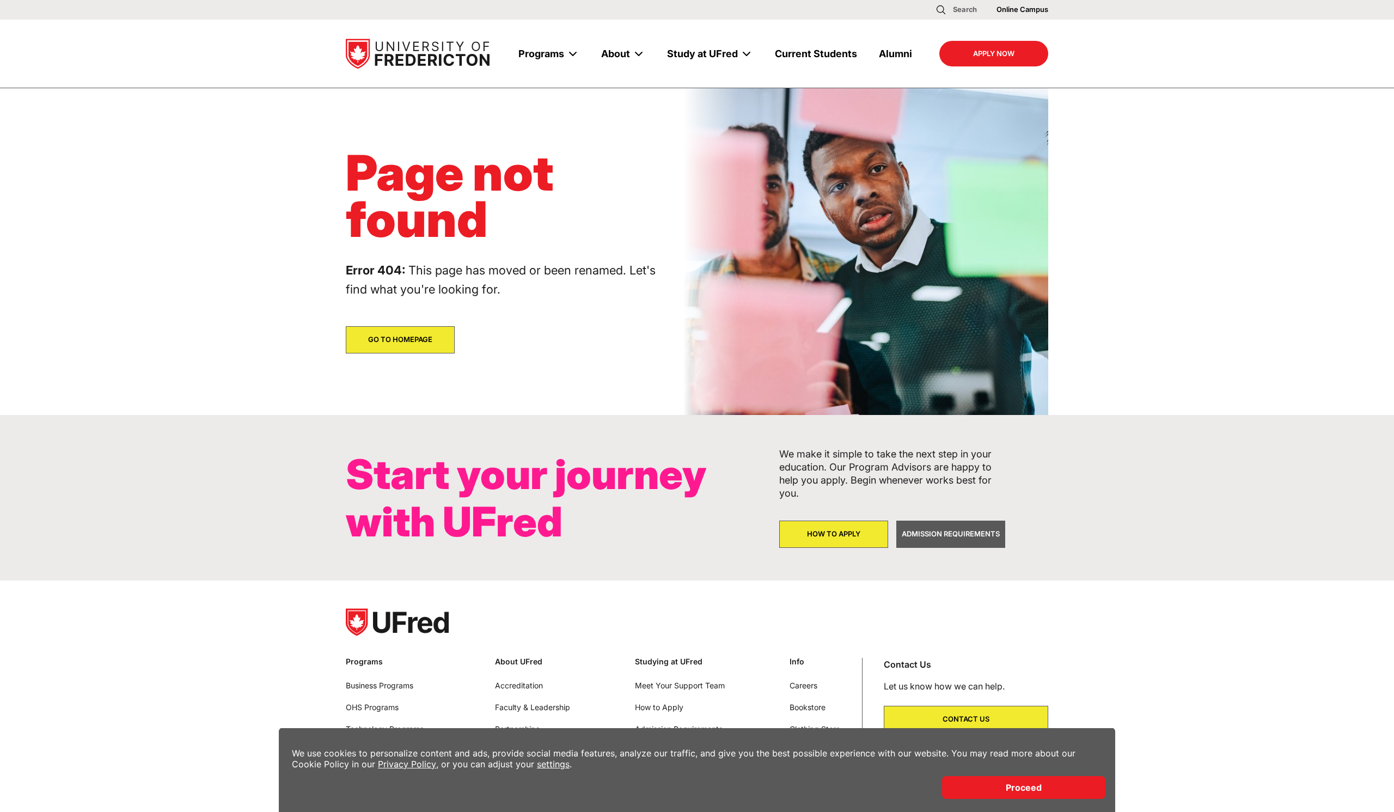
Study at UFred (702, 53)
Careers (803, 685)
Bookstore (808, 707)
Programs (541, 53)
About (615, 53)
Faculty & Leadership (532, 707)
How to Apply (659, 707)
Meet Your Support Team (680, 685)
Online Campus (1022, 9)
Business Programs (379, 685)
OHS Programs (372, 707)
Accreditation (519, 685)
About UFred (518, 662)
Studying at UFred (668, 662)
